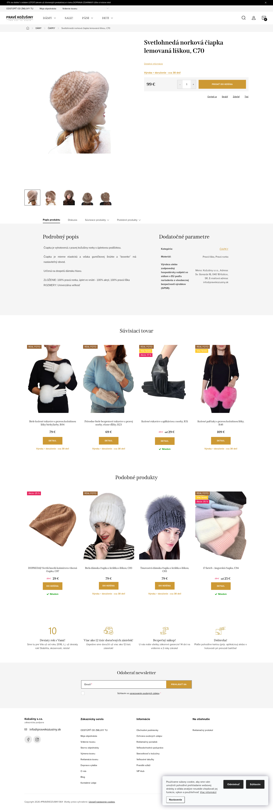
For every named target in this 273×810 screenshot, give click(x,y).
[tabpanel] (52, 400)
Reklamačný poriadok (146, 741)
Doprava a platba (89, 765)
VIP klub (140, 771)
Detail (53, 440)
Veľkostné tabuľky (145, 759)
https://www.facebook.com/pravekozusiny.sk (28, 739)
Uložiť (149, 96)
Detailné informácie (153, 63)
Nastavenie (175, 799)
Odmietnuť (233, 784)
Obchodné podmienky (147, 730)
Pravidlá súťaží (143, 765)
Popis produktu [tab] (51, 220)
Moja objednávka (48, 8)
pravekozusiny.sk (37, 739)
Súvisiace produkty (95, 220)
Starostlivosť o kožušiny (148, 753)
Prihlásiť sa (179, 684)
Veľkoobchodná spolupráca (149, 747)
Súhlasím (255, 784)
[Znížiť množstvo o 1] (180, 84)
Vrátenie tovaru (69, 8)
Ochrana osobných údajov (149, 736)
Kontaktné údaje (88, 782)
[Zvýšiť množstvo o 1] (193, 84)
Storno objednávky (90, 747)
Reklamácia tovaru (89, 759)
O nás (83, 771)
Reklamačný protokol (203, 730)
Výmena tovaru (88, 753)
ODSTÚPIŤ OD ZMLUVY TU (19, 8)
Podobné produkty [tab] (127, 220)
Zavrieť (160, 95)
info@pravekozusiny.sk (45, 729)
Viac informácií (208, 792)
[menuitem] (49, 18)
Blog (83, 777)
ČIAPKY (224, 249)
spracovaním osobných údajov (144, 693)
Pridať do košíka (222, 84)
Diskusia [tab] (72, 220)
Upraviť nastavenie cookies (102, 801)
